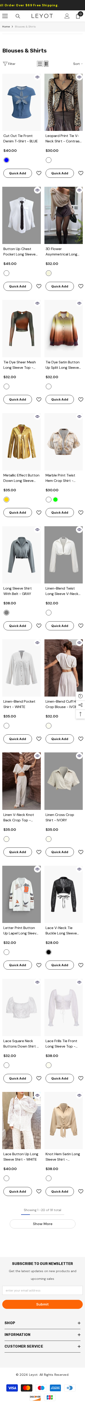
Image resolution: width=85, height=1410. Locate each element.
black (48, 952)
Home (6, 26)
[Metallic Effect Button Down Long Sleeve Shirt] (21, 441)
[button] (40, 64)
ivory (48, 726)
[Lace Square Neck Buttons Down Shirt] (21, 1007)
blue (6, 160)
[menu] (5, 16)
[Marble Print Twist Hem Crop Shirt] (63, 441)
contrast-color (48, 160)
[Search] (18, 16)
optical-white (6, 1065)
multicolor (48, 386)
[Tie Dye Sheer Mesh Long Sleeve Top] (21, 328)
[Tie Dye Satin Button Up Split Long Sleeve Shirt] (63, 328)
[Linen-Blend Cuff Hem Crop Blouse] (63, 668)
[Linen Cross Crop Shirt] (63, 781)
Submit (42, 1304)
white (6, 273)
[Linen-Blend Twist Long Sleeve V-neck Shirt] (63, 554)
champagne (48, 1178)
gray (6, 612)
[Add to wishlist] (37, 173)
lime (55, 499)
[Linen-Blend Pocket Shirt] (21, 668)
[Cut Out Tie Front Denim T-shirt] (21, 102)
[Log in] (67, 16)
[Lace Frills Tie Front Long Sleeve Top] (63, 1007)
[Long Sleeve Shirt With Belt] (21, 554)
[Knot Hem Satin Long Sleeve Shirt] (63, 1120)
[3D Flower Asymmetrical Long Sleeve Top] (63, 215)
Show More (42, 1223)
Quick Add (17, 173)
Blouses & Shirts (25, 26)
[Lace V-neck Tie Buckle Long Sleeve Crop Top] (63, 894)
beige (48, 273)
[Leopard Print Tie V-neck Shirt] (63, 102)
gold (6, 499)
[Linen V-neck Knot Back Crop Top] (21, 781)
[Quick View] (37, 77)
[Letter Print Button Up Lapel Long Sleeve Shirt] (21, 894)
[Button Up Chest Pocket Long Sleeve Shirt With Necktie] (21, 215)
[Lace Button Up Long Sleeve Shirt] (21, 1120)
